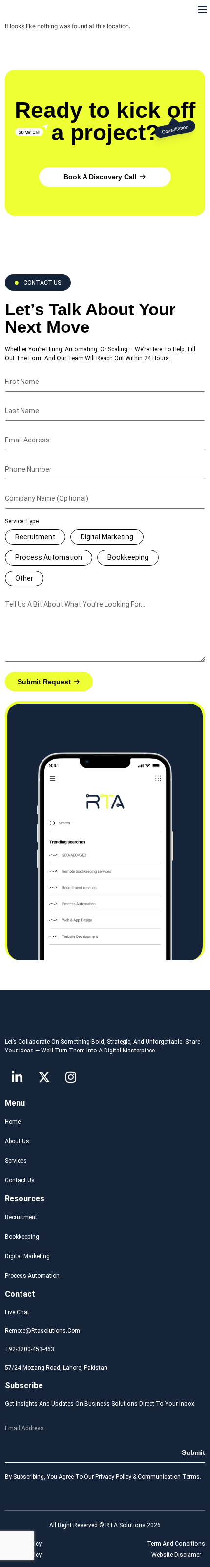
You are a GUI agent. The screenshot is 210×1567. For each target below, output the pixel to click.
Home (13, 1121)
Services (16, 1160)
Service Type (22, 521)
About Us (17, 1141)
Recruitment (35, 537)
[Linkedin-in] (17, 1077)
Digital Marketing (107, 537)
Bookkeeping (127, 557)
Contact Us (20, 1180)
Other (24, 578)
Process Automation (48, 557)
